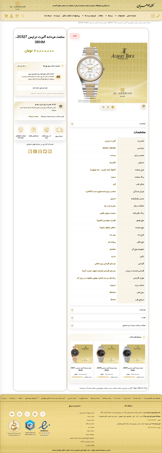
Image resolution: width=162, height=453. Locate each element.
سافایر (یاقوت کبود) (108, 227)
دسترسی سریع (74, 405)
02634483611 (152, 420)
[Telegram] (35, 414)
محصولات (121, 15)
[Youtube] (12, 414)
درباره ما (57, 15)
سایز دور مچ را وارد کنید (39, 88)
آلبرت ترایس (110, 141)
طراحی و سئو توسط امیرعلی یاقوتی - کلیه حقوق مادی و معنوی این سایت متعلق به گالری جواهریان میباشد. (81, 450)
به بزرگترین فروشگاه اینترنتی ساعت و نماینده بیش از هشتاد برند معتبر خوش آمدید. (81, 5)
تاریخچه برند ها (90, 15)
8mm (113, 299)
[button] (143, 106)
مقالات (100, 15)
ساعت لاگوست (83, 398)
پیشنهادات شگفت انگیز (71, 15)
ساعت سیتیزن (72, 398)
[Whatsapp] (27, 414)
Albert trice (142, 388)
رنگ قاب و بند (110, 278)
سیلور (107, 213)
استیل (113, 198)
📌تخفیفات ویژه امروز (31, 398)
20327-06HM (109, 148)
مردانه (113, 155)
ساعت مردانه (137, 398)
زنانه (119, 388)
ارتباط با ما (48, 15)
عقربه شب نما (110, 206)
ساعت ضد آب (91, 388)
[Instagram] (43, 414)
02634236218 (152, 427)
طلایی (102, 213)
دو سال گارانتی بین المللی (105, 263)
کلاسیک (112, 162)
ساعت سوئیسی (102, 388)
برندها (110, 15)
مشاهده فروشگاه (33, 116)
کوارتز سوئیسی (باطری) (106, 220)
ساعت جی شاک (95, 398)
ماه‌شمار (112, 249)
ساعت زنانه (127, 398)
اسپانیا (113, 285)
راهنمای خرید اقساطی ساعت (152, 398)
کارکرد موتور (98, 278)
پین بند (112, 234)
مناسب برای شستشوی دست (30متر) (101, 191)
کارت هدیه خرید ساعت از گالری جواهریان (53, 398)
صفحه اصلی (131, 15)
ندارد (113, 256)
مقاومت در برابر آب (84, 278)
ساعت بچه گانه (107, 398)
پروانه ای (112, 242)
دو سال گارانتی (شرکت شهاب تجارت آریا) (99, 270)
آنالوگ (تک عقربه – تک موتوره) (103, 169)
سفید (113, 177)
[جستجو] (22, 15)
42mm (112, 292)
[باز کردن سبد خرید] (6, 16)
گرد (114, 184)
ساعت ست (113, 388)
